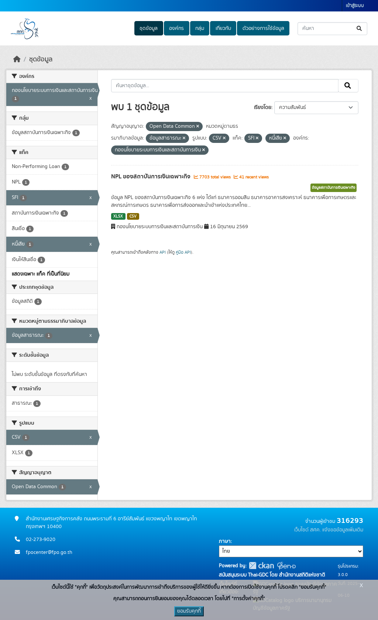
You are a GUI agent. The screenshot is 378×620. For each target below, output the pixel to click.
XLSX (118, 216)
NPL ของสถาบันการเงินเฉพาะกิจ (151, 176)
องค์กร (176, 28)
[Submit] (360, 28)
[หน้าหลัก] (17, 59)
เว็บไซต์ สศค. (307, 530)
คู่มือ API (183, 252)
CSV (133, 216)
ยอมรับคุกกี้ (189, 611)
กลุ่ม (199, 28)
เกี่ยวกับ (223, 28)
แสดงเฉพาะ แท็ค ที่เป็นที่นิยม (40, 274)
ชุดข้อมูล (149, 28)
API (162, 252)
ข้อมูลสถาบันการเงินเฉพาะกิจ (333, 187)
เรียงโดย (262, 107)
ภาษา (225, 541)
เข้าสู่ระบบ (355, 5)
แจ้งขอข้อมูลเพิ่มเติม (342, 530)
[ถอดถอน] (197, 127)
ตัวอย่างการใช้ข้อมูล (263, 28)
